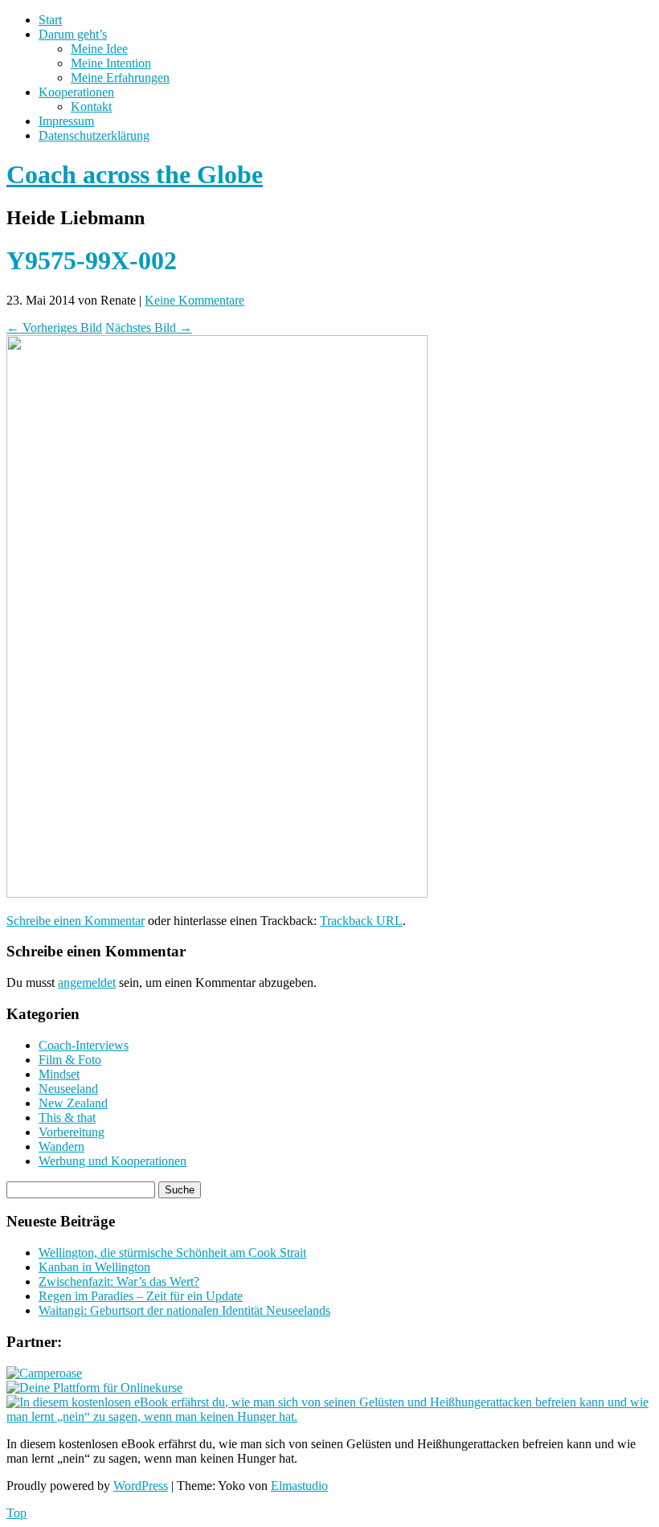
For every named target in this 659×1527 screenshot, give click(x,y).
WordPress (140, 1485)
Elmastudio (299, 1485)
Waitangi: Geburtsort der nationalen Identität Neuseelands (184, 1310)
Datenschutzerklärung (94, 135)
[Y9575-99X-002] (217, 893)
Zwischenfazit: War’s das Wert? (119, 1281)
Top (16, 1513)
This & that (67, 1117)
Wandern (61, 1146)
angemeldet (87, 982)
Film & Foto (70, 1059)
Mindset (59, 1074)
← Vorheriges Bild (54, 327)
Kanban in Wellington (94, 1267)
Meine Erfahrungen (120, 77)
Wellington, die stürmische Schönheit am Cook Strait (172, 1252)
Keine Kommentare (194, 300)
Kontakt (91, 106)
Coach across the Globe (134, 174)
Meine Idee (99, 48)
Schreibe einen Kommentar (75, 920)
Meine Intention (111, 63)
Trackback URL (361, 920)
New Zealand (73, 1103)
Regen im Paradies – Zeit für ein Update (141, 1296)
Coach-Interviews (84, 1045)
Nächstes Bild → (148, 327)
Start (50, 20)
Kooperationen (76, 92)
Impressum (66, 121)
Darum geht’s (73, 34)
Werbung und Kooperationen (112, 1161)
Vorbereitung (71, 1132)
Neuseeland (68, 1088)
